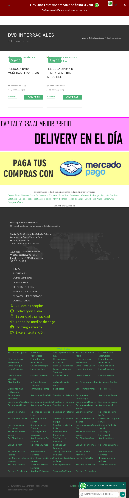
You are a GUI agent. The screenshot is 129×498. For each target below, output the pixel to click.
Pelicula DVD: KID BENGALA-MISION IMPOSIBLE (60, 72)
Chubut (88, 199)
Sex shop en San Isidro (19, 418)
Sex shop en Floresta (41, 405)
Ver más (12, 96)
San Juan (114, 195)
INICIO (16, 268)
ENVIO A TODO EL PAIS (25, 291)
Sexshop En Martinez (86, 464)
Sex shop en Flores (17, 405)
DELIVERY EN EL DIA (23, 287)
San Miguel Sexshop (108, 382)
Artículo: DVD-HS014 (57, 85)
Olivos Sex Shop (61, 375)
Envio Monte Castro (85, 365)
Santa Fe (34, 195)
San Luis (105, 195)
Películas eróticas (96, 38)
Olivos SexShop (106, 375)
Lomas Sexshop (106, 369)
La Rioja (22, 199)
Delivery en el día (28, 311)
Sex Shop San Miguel (86, 444)
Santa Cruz (109, 199)
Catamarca (12, 199)
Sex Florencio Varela (85, 388)
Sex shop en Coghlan (63, 402)
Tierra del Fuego (75, 199)
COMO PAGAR (20, 282)
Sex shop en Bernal (107, 395)
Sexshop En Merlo (107, 464)
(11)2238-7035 (29, 254)
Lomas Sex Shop (84, 369)
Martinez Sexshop (39, 375)
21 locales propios (29, 305)
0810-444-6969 (19, 90)
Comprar (34, 97)
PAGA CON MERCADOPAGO (27, 296)
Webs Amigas (64, 349)
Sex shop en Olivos (17, 411)
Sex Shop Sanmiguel (108, 444)
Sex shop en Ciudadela (42, 402)
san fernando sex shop (87, 382)
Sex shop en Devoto (86, 402)
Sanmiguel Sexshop (40, 388)
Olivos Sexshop (83, 375)
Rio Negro (97, 199)
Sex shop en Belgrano (63, 395)
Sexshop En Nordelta (86, 471)
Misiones (85, 195)
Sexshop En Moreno (18, 471)
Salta (30, 199)
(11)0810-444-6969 (30, 251)
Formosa (63, 199)
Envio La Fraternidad (63, 365)
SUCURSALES (20, 273)
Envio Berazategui (39, 365)
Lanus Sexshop (15, 369)
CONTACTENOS (21, 300)
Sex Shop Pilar (15, 444)
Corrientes (74, 195)
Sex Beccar (58, 388)
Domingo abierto (28, 327)
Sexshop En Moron (40, 471)
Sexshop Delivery (16, 464)
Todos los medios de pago (35, 321)
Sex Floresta (104, 388)
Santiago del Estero (42, 199)
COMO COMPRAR (22, 277)
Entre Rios (63, 195)
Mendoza (43, 195)
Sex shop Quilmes (39, 444)
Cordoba (25, 195)
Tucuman (53, 195)
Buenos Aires (14, 195)
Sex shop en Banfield (41, 395)
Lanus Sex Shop (106, 365)
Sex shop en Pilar (84, 411)
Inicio (84, 38)
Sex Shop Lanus (15, 438)
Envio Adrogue (15, 365)
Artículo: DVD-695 (18, 85)
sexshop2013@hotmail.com (30, 258)
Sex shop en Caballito (18, 402)
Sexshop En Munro (62, 471)
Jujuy (55, 199)
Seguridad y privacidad (32, 316)
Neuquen (12, 202)
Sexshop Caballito (84, 458)
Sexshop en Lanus (62, 464)
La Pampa (94, 195)
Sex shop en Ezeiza (107, 402)
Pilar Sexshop (14, 382)
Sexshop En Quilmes (18, 352)
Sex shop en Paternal (63, 411)
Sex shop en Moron (107, 405)
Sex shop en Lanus (62, 405)
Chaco (20, 202)
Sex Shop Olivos (106, 438)
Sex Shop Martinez (85, 438)
